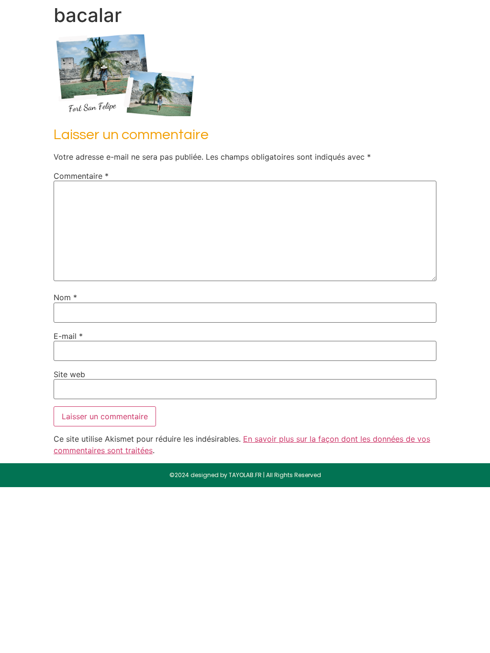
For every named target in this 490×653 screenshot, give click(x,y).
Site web (69, 374)
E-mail (68, 336)
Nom (65, 297)
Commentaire (81, 176)
